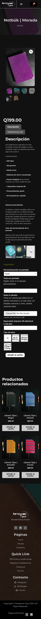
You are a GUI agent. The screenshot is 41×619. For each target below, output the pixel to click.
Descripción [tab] (13, 127)
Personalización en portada (16, 270)
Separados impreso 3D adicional (18, 322)
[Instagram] (16, 528)
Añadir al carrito (15, 355)
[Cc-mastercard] (31, 614)
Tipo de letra (9, 332)
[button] (21, 4)
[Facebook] (20, 528)
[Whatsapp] (25, 528)
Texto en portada (11, 278)
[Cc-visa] (26, 614)
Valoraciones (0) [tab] (15, 132)
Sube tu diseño (10, 295)
